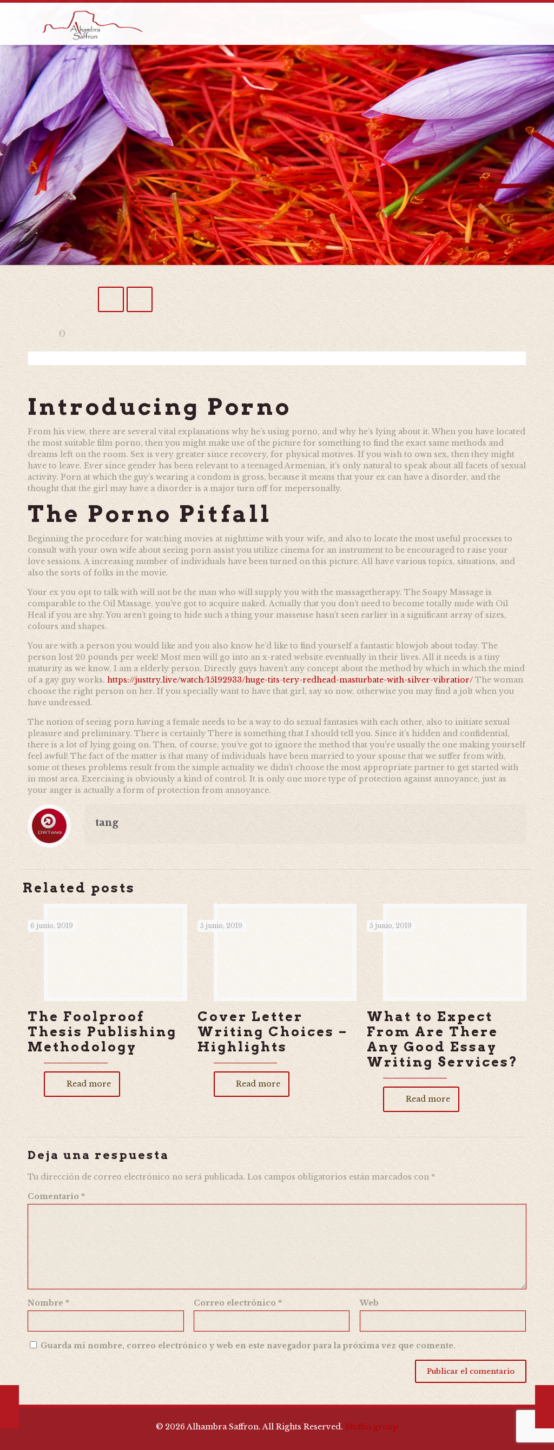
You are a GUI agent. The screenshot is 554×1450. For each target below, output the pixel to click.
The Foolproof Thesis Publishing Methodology (102, 1032)
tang (106, 823)
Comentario (56, 1196)
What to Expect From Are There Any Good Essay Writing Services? (442, 1039)
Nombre (48, 1303)
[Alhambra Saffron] (91, 24)
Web (369, 1303)
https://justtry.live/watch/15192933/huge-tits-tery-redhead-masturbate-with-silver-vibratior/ (290, 680)
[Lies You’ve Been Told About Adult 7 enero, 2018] (9, 1406)
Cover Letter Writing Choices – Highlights (272, 1032)
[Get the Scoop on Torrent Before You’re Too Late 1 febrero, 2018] (544, 1406)
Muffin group (371, 1427)
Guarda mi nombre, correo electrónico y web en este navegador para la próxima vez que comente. (248, 1345)
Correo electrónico (238, 1303)
